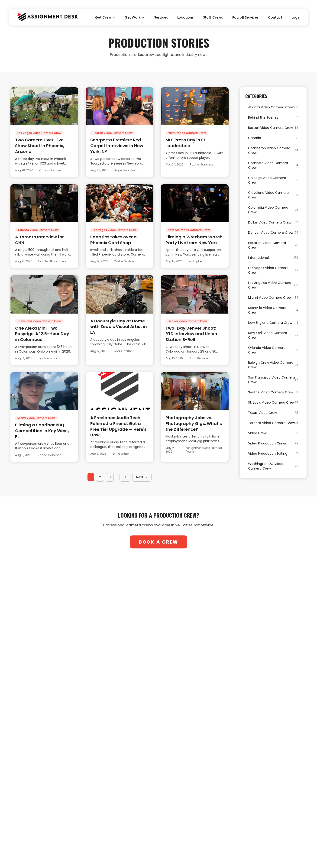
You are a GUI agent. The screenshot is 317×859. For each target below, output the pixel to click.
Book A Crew (158, 542)
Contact (275, 17)
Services (161, 17)
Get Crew (103, 17)
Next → (142, 477)
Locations (185, 17)
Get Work (133, 17)
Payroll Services (245, 17)
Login (295, 17)
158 (125, 477)
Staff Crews (213, 17)
